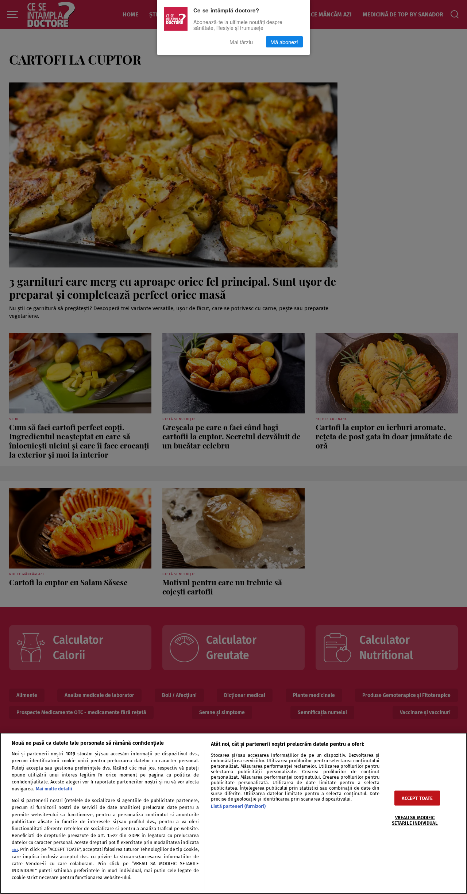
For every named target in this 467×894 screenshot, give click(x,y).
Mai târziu (241, 42)
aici (15, 849)
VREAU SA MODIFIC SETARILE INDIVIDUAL (415, 819)
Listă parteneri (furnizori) (238, 806)
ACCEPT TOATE (417, 798)
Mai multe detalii (54, 788)
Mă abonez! (284, 42)
